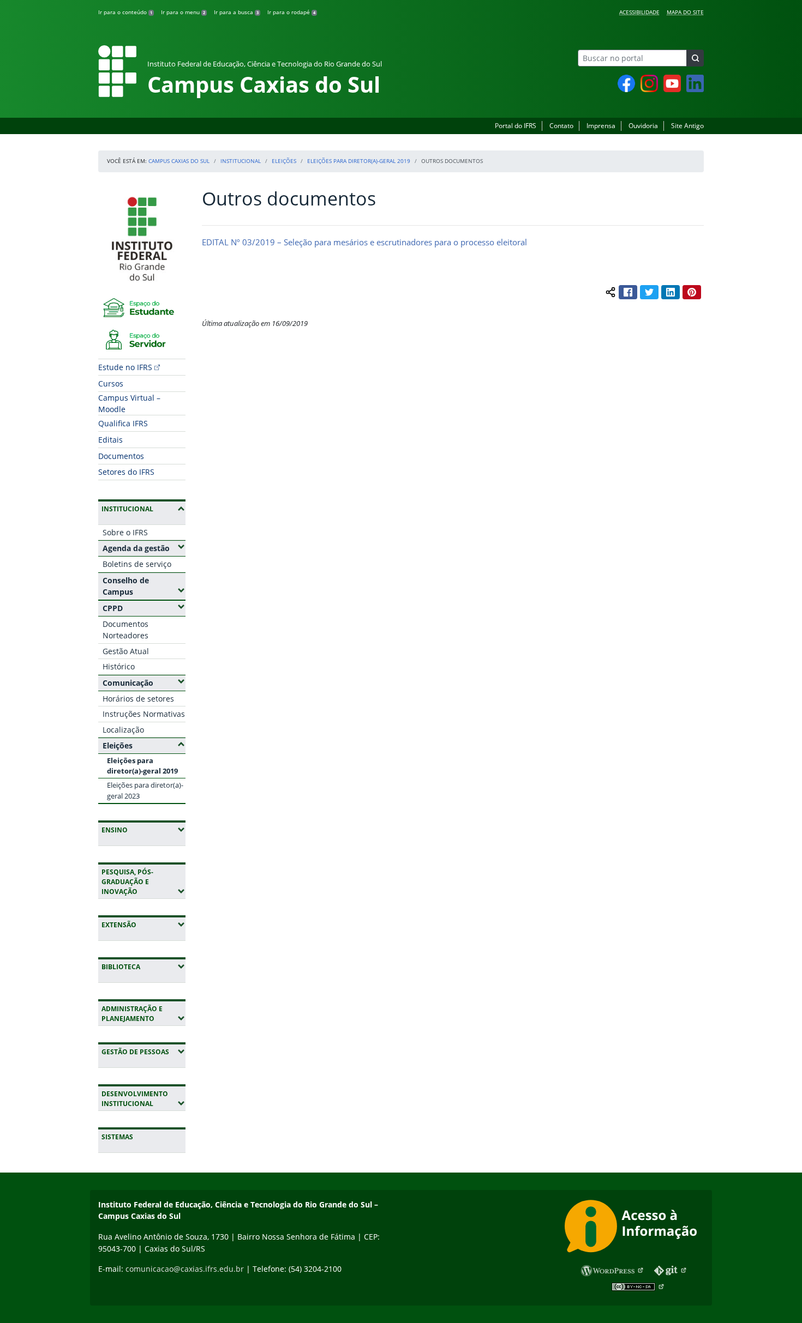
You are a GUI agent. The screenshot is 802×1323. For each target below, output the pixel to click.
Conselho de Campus (144, 586)
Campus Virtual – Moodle (129, 403)
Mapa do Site (685, 12)
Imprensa (600, 125)
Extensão (143, 924)
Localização (123, 729)
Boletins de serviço (137, 564)
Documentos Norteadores (125, 630)
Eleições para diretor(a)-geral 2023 (145, 790)
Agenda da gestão (144, 547)
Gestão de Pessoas (143, 1051)
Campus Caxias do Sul (179, 161)
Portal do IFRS (515, 125)
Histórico (119, 666)
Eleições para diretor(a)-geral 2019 (358, 161)
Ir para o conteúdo (125, 12)
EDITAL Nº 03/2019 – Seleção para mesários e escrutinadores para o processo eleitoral (364, 242)
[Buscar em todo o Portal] (695, 58)
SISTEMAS (117, 1136)
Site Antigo (687, 125)
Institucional (240, 161)
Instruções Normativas (144, 714)
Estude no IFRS (125, 367)
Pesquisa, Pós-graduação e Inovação (143, 881)
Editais (110, 439)
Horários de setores (138, 698)
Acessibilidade (639, 12)
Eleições (284, 161)
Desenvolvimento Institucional (143, 1098)
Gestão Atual (126, 651)
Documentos (121, 456)
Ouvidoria (643, 125)
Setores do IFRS (126, 472)
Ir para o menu (183, 12)
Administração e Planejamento (143, 1013)
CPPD (144, 607)
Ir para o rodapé (291, 12)
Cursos (110, 383)
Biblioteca (143, 966)
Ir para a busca (236, 12)
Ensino (143, 830)
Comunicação (144, 682)
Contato (561, 125)
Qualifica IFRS (123, 423)
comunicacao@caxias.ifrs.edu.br (184, 1269)
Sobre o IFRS (125, 532)
